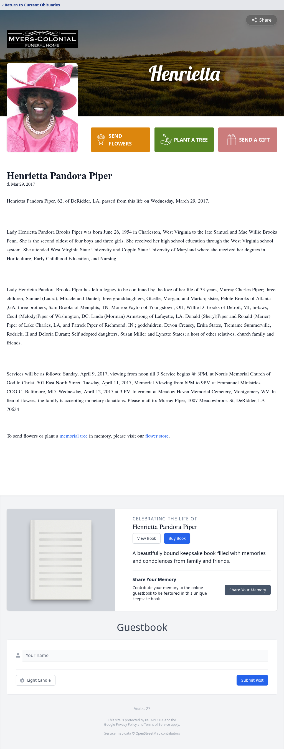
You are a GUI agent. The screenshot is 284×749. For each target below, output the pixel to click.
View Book (146, 538)
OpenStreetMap (148, 733)
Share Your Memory (247, 589)
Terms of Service (157, 724)
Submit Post (252, 680)
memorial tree (74, 435)
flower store (157, 435)
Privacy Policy (126, 724)
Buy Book (177, 538)
